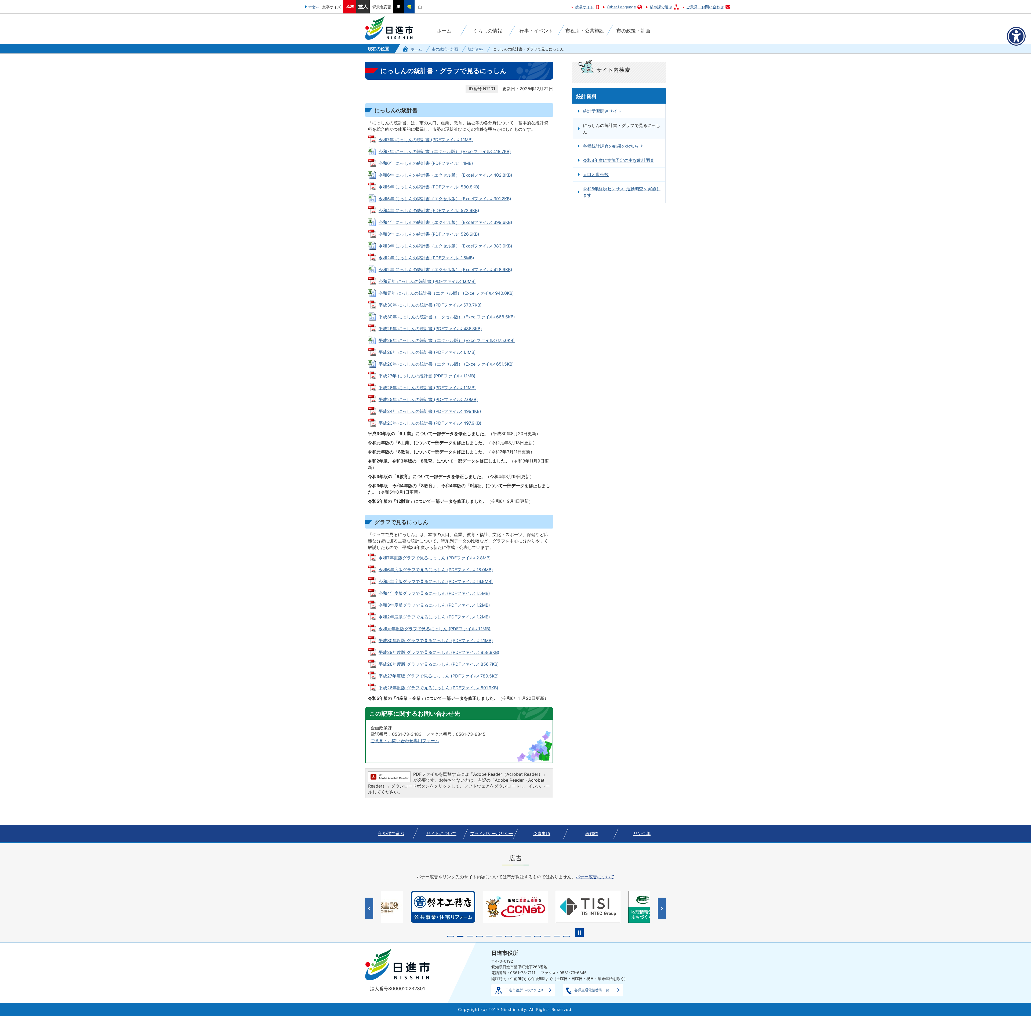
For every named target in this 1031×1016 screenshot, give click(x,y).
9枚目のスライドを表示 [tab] (528, 936)
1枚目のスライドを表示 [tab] (450, 936)
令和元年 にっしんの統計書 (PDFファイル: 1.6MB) (427, 281)
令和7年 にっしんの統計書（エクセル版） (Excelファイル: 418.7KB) (445, 151)
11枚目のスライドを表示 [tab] (547, 936)
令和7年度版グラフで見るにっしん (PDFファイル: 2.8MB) (435, 557)
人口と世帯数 (596, 174)
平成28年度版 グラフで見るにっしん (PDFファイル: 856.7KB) (439, 664)
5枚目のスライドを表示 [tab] (489, 936)
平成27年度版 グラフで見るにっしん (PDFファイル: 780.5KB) (439, 676)
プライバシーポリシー (491, 833)
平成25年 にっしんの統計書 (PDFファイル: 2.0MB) (428, 399)
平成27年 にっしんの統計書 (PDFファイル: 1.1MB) (427, 375)
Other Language (621, 7)
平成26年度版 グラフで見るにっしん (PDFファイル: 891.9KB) (438, 687)
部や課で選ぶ (661, 7)
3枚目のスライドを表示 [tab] (470, 936)
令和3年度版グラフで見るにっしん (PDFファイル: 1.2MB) (434, 605)
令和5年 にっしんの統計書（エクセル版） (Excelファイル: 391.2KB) (445, 198)
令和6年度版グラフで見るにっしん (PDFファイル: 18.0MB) (436, 569)
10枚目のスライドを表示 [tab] (537, 936)
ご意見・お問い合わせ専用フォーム (405, 740)
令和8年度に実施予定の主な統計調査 (618, 160)
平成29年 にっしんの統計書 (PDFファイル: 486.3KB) (430, 328)
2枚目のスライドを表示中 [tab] (460, 936)
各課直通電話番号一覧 (591, 990)
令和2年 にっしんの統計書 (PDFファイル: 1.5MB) (426, 257)
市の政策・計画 (445, 49)
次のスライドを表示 (662, 908)
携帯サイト (584, 7)
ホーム (416, 49)
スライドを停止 (579, 932)
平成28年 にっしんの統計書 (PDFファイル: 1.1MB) (427, 352)
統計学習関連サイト (602, 111)
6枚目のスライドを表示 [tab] (499, 936)
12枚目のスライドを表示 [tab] (557, 936)
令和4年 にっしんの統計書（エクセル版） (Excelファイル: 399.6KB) (445, 222)
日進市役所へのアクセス (524, 990)
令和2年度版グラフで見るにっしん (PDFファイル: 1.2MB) (434, 617)
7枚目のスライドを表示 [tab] (508, 936)
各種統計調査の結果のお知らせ (613, 146)
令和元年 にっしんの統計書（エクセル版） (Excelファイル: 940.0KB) (446, 293)
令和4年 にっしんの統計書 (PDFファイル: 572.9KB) (429, 210)
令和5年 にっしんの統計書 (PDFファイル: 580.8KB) (429, 187)
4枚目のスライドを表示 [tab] (479, 936)
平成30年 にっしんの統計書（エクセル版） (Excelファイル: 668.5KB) (447, 316)
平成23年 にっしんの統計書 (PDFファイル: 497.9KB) (430, 423)
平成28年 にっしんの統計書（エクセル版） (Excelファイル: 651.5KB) (446, 364)
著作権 (591, 833)
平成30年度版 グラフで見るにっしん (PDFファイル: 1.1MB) (436, 640)
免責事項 (541, 833)
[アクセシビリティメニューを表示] (1016, 36)
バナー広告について (595, 876)
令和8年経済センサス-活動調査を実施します (621, 192)
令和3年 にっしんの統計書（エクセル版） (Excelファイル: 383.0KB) (445, 246)
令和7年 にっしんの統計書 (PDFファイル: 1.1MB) (426, 139)
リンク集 (642, 833)
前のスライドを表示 (370, 908)
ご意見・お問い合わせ (705, 7)
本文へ (314, 7)
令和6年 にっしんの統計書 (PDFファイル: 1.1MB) (426, 163)
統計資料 (475, 49)
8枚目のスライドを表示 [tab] (518, 936)
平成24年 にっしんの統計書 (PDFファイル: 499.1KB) (430, 411)
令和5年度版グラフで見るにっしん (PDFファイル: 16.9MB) (436, 581)
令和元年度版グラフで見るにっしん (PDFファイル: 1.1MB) (435, 628)
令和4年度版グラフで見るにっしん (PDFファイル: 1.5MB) (434, 593)
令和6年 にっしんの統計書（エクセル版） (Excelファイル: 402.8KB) (445, 175)
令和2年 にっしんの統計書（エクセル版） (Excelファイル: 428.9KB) (445, 269)
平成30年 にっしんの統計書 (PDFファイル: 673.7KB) (430, 305)
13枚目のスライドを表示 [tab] (566, 936)
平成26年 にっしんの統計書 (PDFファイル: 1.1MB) (427, 387)
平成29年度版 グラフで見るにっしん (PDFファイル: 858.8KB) (439, 652)
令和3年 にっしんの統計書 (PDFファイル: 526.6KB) (429, 234)
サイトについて (441, 833)
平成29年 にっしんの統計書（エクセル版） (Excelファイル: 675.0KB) (447, 340)
